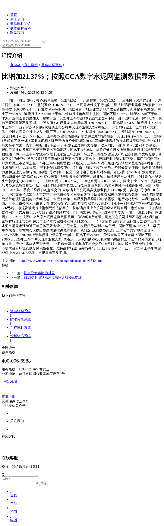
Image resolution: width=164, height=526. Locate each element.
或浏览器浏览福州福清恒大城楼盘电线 (53, 277)
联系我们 (17, 33)
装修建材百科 (20, 28)
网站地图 (10, 381)
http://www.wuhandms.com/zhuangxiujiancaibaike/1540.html (61, 260)
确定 (43, 483)
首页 (13, 15)
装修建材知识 (20, 24)
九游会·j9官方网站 (24, 65)
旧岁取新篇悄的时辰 (39, 273)
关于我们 (17, 19)
